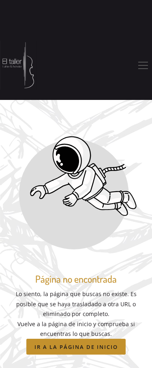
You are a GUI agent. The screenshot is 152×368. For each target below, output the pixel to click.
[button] (143, 65)
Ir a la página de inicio (76, 347)
